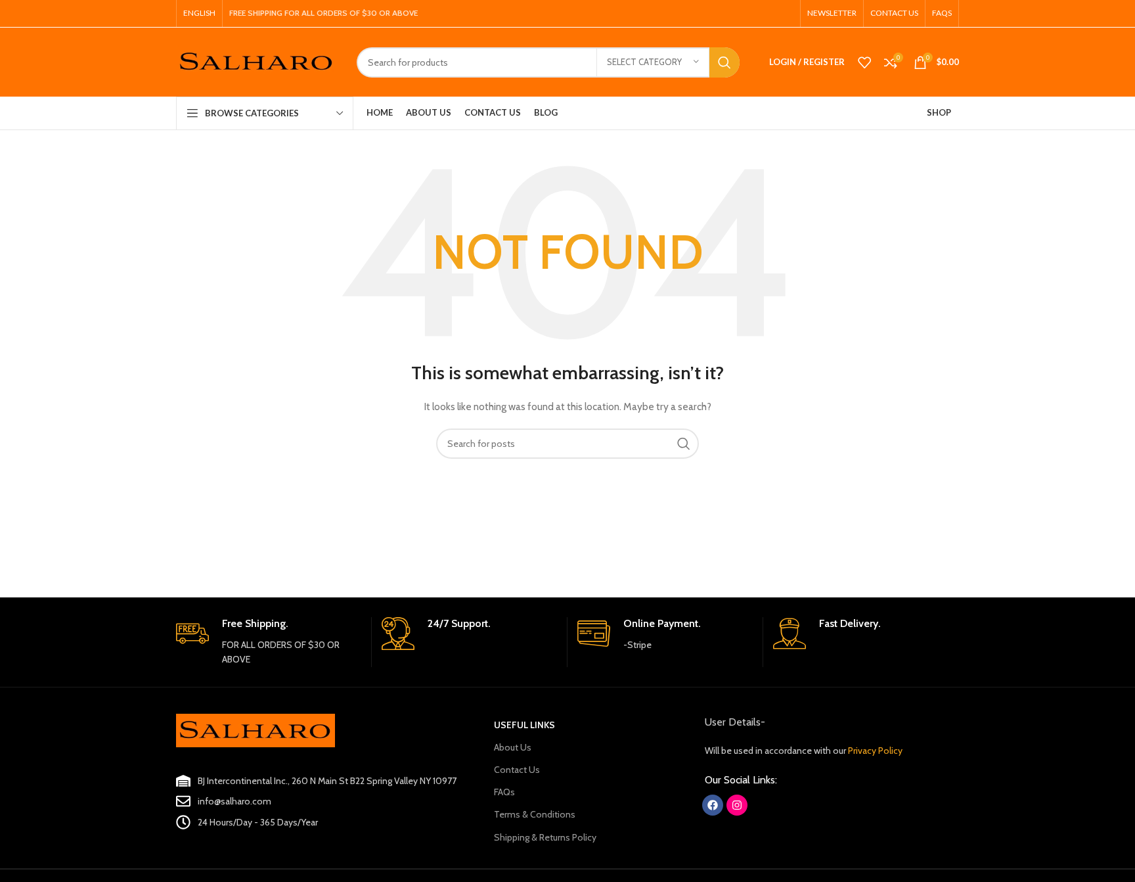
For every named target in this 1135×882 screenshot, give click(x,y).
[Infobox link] (268, 642)
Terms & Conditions (534, 814)
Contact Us (517, 770)
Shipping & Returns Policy (545, 837)
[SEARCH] (724, 62)
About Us (512, 747)
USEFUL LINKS (524, 725)
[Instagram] (736, 805)
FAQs (504, 792)
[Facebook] (712, 805)
